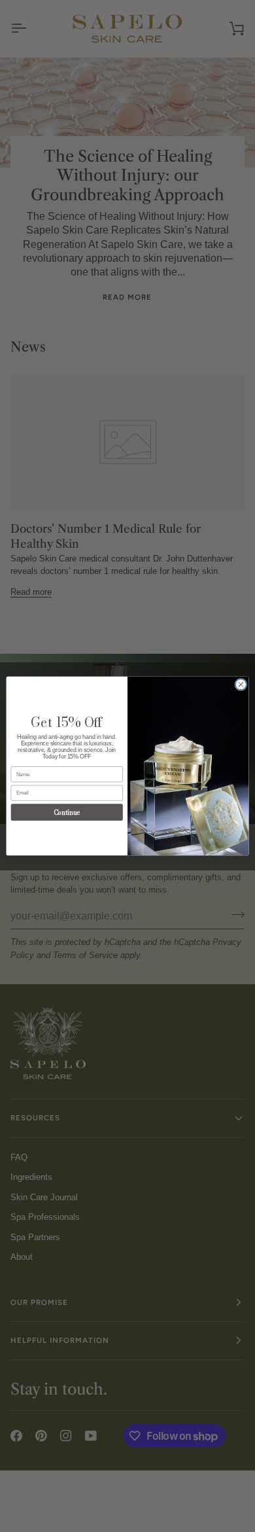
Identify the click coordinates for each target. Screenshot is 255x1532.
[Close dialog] (240, 684)
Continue (67, 812)
